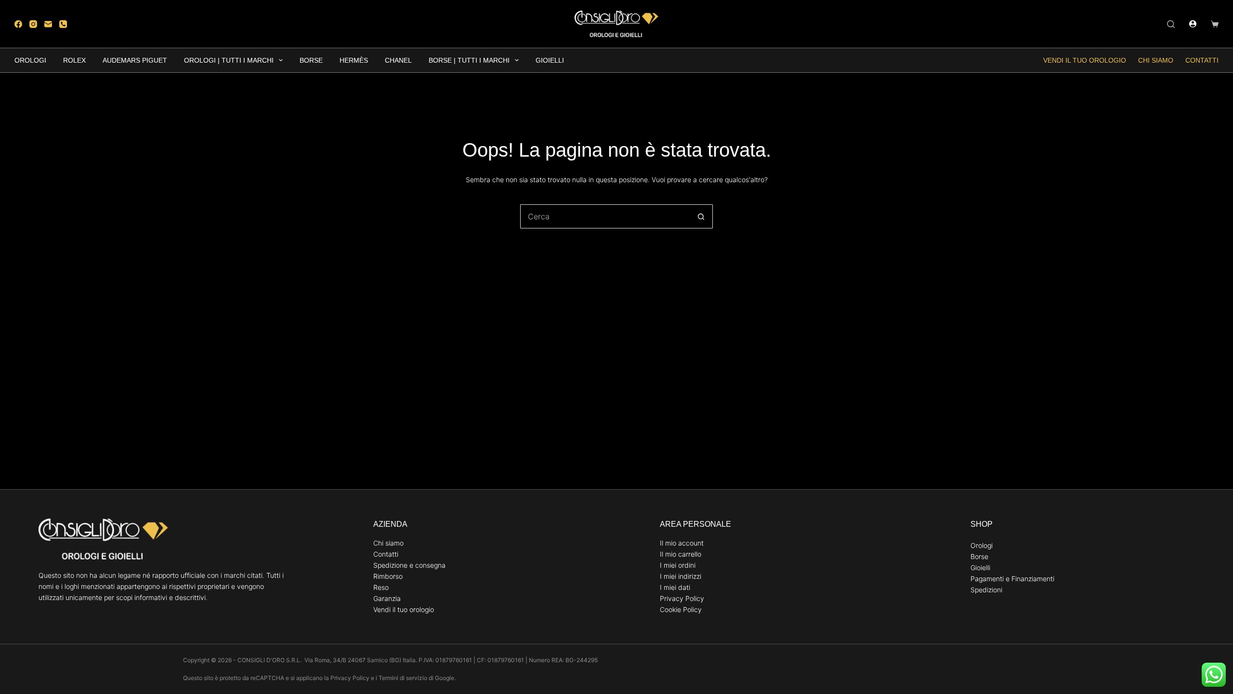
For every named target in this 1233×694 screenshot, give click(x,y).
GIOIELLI (550, 60)
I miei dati (675, 587)
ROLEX (74, 60)
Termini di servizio (403, 677)
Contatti (1202, 60)
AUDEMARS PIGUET (135, 60)
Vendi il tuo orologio (1084, 60)
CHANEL (398, 60)
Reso (381, 587)
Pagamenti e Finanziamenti (1012, 578)
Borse (979, 556)
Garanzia (387, 598)
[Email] (48, 24)
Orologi (982, 545)
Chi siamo (1155, 60)
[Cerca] (1171, 24)
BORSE (311, 60)
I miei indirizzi (680, 576)
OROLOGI (30, 60)
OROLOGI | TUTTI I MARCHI (229, 60)
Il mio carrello (680, 554)
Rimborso (388, 576)
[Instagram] (33, 24)
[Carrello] (1215, 24)
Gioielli (980, 567)
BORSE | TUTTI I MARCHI (469, 60)
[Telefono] (63, 24)
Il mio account (682, 543)
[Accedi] (1192, 23)
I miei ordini (677, 565)
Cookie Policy (681, 609)
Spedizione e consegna (409, 565)
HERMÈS (354, 60)
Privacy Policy (682, 598)
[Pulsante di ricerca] (700, 216)
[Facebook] (18, 24)
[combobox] (605, 216)
